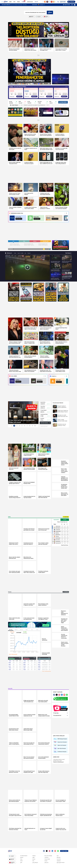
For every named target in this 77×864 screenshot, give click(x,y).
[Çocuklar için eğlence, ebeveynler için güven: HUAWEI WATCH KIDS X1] (62, 128)
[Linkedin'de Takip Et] (62, 695)
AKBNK (39, 666)
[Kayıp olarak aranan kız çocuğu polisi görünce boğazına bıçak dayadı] (46, 83)
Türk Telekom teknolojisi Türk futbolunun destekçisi (15, 829)
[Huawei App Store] (12, 862)
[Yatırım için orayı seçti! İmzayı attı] (15, 455)
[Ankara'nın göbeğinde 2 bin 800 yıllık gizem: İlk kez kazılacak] (56, 478)
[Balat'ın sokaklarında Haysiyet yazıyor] (62, 808)
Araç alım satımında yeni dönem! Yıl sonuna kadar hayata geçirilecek (64, 637)
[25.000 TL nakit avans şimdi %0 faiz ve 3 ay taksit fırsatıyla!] (20, 83)
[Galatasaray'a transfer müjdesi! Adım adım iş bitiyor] (15, 530)
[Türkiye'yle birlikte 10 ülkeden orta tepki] (15, 201)
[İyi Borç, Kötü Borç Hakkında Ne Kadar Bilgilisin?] (31, 350)
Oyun (58, 855)
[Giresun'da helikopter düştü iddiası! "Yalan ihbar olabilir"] (38, 29)
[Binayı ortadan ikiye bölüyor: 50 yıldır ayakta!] (56, 494)
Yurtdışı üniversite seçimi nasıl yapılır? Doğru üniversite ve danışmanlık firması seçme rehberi (15, 816)
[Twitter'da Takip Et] (57, 695)
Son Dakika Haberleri (23, 855)
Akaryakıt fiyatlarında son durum (30, 829)
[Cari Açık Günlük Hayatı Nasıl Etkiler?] (62, 322)
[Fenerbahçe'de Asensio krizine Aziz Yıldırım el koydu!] (14, 83)
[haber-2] (26, 292)
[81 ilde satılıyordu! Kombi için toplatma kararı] (31, 83)
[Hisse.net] (31, 112)
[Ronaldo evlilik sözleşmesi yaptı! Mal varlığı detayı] (44, 765)
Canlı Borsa (66, 591)
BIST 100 (12, 632)
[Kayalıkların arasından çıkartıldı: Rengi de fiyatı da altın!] (15, 490)
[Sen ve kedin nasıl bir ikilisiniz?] (31, 187)
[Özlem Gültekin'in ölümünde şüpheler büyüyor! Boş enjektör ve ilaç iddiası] (26, 83)
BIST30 (21, 629)
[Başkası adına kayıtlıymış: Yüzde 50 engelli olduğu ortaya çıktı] (27, 83)
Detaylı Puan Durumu (64, 545)
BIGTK (10, 666)
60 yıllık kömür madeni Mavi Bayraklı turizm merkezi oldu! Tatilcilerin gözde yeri (64, 487)
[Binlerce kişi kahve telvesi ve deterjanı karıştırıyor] (62, 336)
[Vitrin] (47, 2)
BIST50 (16, 629)
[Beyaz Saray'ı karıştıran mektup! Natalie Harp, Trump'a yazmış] (48, 83)
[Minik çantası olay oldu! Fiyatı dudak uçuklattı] (44, 694)
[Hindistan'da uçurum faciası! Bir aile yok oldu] (24, 83)
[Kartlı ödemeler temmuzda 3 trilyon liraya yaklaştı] (31, 808)
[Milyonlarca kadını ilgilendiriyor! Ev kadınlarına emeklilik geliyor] (56, 612)
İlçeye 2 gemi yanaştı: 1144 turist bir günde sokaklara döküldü (64, 471)
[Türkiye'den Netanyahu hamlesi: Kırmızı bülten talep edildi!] (15, 364)
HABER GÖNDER (67, 4)
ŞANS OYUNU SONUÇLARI (58, 735)
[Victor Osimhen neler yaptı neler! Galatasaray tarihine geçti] (36, 83)
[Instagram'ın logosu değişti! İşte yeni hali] (46, 822)
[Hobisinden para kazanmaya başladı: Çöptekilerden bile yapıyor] (46, 808)
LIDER (24, 667)
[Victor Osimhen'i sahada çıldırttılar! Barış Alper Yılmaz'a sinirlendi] (40, 83)
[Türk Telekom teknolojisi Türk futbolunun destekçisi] (15, 822)
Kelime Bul (58, 857)
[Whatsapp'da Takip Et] (67, 695)
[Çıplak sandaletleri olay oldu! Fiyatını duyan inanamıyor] (10, 83)
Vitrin (33, 860)
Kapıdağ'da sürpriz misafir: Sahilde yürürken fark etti (64, 463)
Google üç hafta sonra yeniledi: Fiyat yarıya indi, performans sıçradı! (61, 829)
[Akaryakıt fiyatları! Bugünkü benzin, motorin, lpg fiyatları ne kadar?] (46, 128)
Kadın (21, 862)
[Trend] (45, 2)
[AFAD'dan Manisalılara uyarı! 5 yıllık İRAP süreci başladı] (29, 71)
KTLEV (39, 669)
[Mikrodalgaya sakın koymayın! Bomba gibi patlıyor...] (44, 462)
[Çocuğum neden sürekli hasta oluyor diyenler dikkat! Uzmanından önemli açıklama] (31, 201)
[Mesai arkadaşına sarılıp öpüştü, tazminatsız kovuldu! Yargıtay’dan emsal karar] (21, 83)
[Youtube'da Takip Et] (64, 695)
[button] (2, 1)
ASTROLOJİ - (48, 110)
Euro (32, 629)
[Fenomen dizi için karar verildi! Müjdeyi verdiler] (62, 357)
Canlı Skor (66, 516)
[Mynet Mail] (74, 4)
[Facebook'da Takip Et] (54, 695)
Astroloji (33, 859)
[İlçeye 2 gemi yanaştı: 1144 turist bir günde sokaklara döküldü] (56, 470)
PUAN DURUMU (56, 519)
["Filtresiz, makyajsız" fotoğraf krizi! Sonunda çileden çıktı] (15, 329)
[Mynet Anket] (54, 2)
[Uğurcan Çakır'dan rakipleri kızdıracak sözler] (44, 448)
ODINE (24, 664)
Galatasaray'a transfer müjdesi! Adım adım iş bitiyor (19, 4)
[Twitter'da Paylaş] (62, 762)
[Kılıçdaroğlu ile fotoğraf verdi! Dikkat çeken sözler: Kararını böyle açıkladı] (11, 83)
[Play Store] (12, 856)
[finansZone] (60, 245)
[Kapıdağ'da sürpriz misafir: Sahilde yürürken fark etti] (56, 463)
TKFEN (24, 669)
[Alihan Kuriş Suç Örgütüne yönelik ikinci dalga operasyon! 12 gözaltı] (8, 83)
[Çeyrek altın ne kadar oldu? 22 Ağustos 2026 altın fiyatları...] (31, 322)
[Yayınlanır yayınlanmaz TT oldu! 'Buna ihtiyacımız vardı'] (15, 350)
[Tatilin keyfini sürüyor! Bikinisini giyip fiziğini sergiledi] (29, 722)
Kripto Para (46, 862)
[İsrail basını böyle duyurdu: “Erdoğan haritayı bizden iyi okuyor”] (50, 83)
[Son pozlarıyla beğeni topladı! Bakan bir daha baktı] (15, 701)
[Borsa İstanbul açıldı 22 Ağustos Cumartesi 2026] (46, 336)
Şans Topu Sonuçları (62, 748)
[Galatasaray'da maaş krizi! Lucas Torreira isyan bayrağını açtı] (44, 523)
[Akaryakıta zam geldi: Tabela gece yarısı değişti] (56, 620)
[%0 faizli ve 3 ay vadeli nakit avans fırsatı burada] (62, 142)
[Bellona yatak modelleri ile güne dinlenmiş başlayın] (15, 794)
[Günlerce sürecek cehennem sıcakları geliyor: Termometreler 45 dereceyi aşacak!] (43, 83)
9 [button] (32, 425)
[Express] (52, 2)
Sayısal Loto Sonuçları (62, 742)
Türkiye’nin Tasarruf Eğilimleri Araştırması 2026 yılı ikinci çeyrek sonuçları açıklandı (31, 801)
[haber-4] (51, 292)
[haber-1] (13, 292)
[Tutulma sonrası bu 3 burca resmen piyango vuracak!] (15, 187)
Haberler (21, 857)
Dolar (27, 629)
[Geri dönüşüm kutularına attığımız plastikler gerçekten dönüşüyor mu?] (29, 448)
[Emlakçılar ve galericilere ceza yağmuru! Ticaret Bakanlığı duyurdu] (44, 612)
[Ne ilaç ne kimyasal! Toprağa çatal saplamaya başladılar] (62, 194)
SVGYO (24, 666)
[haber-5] (63, 292)
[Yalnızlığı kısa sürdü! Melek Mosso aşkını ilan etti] (41, 83)
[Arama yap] (58, 1)
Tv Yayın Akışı (55, 713)
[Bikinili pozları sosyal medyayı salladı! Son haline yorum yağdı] (44, 708)
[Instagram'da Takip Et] (59, 695)
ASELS (39, 664)
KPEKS (10, 662)
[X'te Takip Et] (47, 851)
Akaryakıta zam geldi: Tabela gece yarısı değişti (64, 620)
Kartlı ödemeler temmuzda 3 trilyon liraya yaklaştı (31, 815)
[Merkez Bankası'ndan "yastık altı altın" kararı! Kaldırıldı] (56, 628)
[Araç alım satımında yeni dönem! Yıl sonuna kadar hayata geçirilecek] (56, 636)
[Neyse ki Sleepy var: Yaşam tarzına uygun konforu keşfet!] (28, 83)
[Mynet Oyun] (15, 112)
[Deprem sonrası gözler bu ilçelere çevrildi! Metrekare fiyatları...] (56, 644)
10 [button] (34, 425)
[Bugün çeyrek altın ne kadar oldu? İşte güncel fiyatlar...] (31, 128)
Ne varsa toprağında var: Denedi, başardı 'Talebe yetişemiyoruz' (61, 801)
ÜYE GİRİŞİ (63, 1)
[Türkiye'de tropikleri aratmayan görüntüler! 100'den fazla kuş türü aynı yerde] (46, 350)
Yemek (21, 860)
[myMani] (23, 1)
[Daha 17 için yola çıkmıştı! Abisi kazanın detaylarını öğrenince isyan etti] (29, 751)
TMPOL (10, 667)
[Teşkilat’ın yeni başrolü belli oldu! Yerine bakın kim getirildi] (44, 483)
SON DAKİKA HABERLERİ (6, 4)
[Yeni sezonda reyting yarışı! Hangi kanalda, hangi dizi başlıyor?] (44, 729)
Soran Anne (59, 859)
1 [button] (11, 425)
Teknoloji (33, 855)
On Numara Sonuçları (62, 751)
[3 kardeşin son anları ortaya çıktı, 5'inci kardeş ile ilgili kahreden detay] (33, 83)
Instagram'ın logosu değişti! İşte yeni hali (46, 829)
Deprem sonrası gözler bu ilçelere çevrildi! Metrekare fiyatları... (64, 645)
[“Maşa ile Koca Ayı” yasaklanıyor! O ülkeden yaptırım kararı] (46, 201)
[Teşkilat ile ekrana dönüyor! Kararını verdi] (34, 83)
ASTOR (39, 667)
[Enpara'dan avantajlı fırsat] (30, 83)
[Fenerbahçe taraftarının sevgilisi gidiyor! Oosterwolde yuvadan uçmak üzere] (44, 558)
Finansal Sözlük (47, 859)
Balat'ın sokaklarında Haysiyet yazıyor (60, 815)
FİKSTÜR (64, 519)
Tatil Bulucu (59, 860)
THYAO (39, 662)
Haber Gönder (64, 850)
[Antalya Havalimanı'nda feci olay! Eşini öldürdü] (29, 490)
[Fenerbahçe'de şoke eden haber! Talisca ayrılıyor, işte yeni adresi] (44, 83)
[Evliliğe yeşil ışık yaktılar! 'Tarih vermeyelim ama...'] (29, 694)
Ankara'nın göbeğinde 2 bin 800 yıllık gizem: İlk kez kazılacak (64, 478)
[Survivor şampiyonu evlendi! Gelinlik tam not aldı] (29, 708)
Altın (37, 629)
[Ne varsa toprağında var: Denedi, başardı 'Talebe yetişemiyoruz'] (62, 794)
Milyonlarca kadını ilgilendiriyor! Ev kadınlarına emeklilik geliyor (64, 613)
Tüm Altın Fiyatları (44, 422)
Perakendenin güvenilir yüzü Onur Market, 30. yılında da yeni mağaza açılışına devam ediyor (46, 801)
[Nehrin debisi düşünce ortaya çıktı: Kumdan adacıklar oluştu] (46, 142)
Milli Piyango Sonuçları (62, 738)
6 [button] (24, 425)
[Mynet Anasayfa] (6, 1)
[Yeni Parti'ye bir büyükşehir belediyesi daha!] (29, 476)
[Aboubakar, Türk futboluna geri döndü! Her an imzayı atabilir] (18, 83)
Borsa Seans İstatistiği (48, 855)
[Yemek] (49, 2)
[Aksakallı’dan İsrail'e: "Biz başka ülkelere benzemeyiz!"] (46, 364)
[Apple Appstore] (12, 859)
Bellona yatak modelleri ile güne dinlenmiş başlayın (14, 800)
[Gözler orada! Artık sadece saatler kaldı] (15, 605)
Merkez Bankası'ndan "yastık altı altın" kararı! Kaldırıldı (64, 628)
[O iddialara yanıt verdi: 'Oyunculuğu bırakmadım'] (46, 187)
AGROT (24, 662)
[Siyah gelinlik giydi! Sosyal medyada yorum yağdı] (29, 765)
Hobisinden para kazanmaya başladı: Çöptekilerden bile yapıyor (46, 815)
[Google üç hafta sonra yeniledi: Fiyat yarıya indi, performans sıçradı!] (62, 822)
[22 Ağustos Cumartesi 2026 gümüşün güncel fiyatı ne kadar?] (15, 476)
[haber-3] (38, 292)
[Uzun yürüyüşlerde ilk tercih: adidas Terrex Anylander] (31, 364)
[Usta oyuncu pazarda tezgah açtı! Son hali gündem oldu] (16, 83)
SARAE (10, 669)
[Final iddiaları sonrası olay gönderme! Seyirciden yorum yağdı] (15, 758)
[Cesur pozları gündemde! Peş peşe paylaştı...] (44, 751)
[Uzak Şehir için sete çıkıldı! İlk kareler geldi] (15, 135)
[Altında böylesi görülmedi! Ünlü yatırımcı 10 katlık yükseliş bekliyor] (23, 83)
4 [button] (19, 425)
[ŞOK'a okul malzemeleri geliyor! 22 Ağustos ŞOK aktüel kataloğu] (31, 336)
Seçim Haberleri (35, 862)
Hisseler (46, 860)
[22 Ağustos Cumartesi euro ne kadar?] (31, 142)
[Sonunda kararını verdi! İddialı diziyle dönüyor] (15, 722)
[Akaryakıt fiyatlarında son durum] (31, 822)
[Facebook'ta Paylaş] (59, 762)
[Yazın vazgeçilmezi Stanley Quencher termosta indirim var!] (29, 462)
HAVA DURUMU (34, 4)
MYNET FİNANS (15, 105)
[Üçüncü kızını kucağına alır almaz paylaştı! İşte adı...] (29, 737)
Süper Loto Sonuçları (62, 745)
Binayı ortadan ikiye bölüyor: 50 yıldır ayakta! (64, 494)
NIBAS (10, 664)
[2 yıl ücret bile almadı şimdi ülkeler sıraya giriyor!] (46, 322)
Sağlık (33, 857)
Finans (21, 859)
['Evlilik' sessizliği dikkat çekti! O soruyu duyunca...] (15, 737)
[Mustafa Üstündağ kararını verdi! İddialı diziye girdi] (47, 83)
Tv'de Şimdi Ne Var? (57, 715)
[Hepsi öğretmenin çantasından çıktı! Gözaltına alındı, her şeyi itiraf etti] (13, 83)
